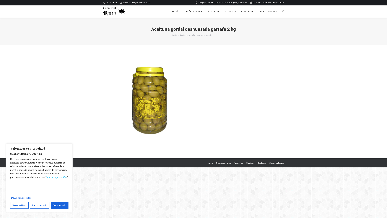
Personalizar (19, 205)
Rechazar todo (39, 205)
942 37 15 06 (111, 2)
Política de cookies (21, 197)
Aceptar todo (59, 205)
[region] (39, 178)
